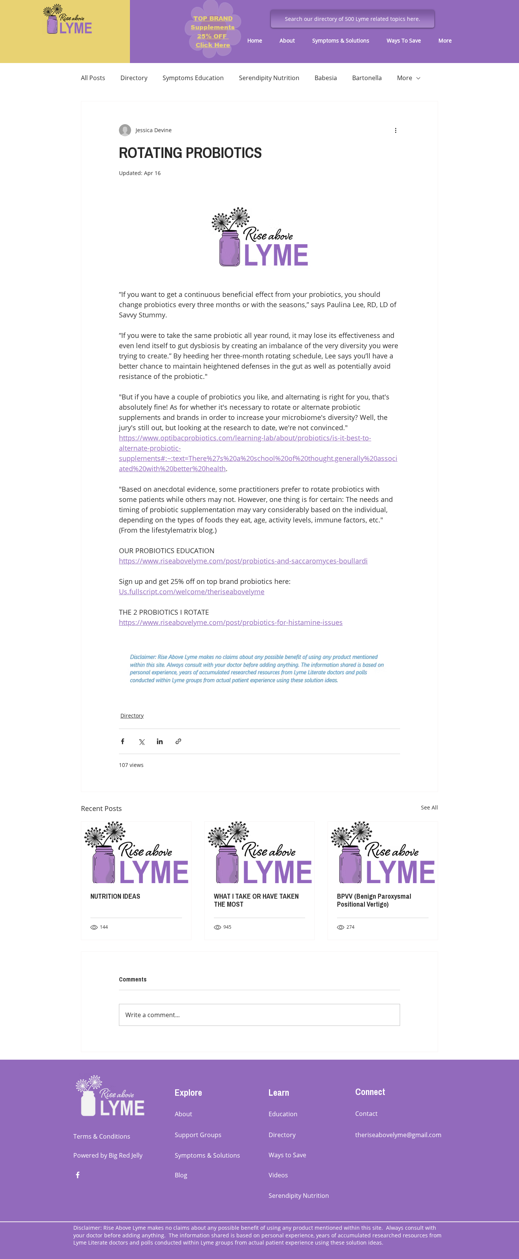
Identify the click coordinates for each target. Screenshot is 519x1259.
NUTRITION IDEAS (115, 896)
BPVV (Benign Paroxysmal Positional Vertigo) (374, 900)
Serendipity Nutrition (269, 78)
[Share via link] (178, 741)
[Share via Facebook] (122, 741)
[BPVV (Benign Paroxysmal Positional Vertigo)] (383, 852)
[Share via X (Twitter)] (141, 741)
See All (429, 807)
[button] (290, 40)
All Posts (93, 78)
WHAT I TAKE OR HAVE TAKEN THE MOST (256, 900)
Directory (133, 78)
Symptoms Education (193, 78)
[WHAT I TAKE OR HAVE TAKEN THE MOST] (260, 852)
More (404, 78)
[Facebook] (77, 1175)
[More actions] (395, 130)
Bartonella (367, 78)
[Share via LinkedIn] (159, 741)
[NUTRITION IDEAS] (136, 852)
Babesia (326, 78)
